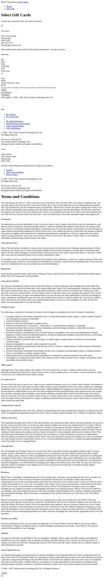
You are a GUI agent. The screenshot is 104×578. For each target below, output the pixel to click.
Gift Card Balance (13, 128)
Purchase (5, 95)
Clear (4, 90)
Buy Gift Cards (12, 117)
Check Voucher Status (15, 126)
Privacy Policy (12, 174)
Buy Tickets (11, 114)
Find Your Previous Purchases (18, 124)
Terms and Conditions (15, 172)
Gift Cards (10, 9)
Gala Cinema (23, 2)
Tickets (9, 6)
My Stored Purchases (14, 121)
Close (4, 573)
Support (9, 170)
